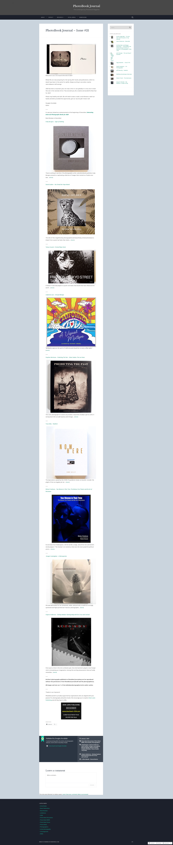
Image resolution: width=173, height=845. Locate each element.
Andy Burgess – (55, 121)
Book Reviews (44, 810)
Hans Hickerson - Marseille (123, 41)
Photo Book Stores (45, 822)
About (43, 17)
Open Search (132, 17)
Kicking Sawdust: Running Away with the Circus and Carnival (73, 614)
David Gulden (84, 746)
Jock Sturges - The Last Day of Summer (123, 53)
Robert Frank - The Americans (123, 78)
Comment (92, 785)
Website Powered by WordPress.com (49, 841)
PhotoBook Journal (86, 6)
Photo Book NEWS (45, 820)
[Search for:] (121, 27)
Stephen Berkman (86, 749)
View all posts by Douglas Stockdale (57, 746)
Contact (50, 17)
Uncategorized (44, 831)
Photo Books (88, 742)
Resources (60, 17)
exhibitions (43, 813)
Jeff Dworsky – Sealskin (122, 70)
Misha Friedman (94, 747)
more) (47, 350)
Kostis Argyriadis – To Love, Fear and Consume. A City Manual (123, 38)
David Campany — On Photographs (121, 67)
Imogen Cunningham (94, 746)
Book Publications (45, 808)
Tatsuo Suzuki (50, 247)
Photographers (96, 742)
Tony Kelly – (52, 424)
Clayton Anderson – (51, 614)
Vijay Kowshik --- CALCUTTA (123, 62)
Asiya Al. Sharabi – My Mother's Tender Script (122, 82)
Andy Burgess (85, 744)
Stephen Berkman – (65, 357)
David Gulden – (58, 184)
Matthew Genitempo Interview (124, 74)
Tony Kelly (84, 750)
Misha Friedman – (51, 489)
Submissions (83, 17)
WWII (41, 834)
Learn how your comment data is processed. (75, 794)
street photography (45, 829)
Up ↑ (133, 841)
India (41, 815)
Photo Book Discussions (87, 741)
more (51, 177)
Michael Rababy (85, 747)
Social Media (72, 17)
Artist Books (43, 806)
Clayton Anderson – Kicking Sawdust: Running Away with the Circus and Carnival (91, 755)
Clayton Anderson (94, 744)
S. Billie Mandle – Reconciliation (89, 759)
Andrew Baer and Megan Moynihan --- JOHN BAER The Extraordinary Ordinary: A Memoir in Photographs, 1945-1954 (124, 47)
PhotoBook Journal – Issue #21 (67, 30)
